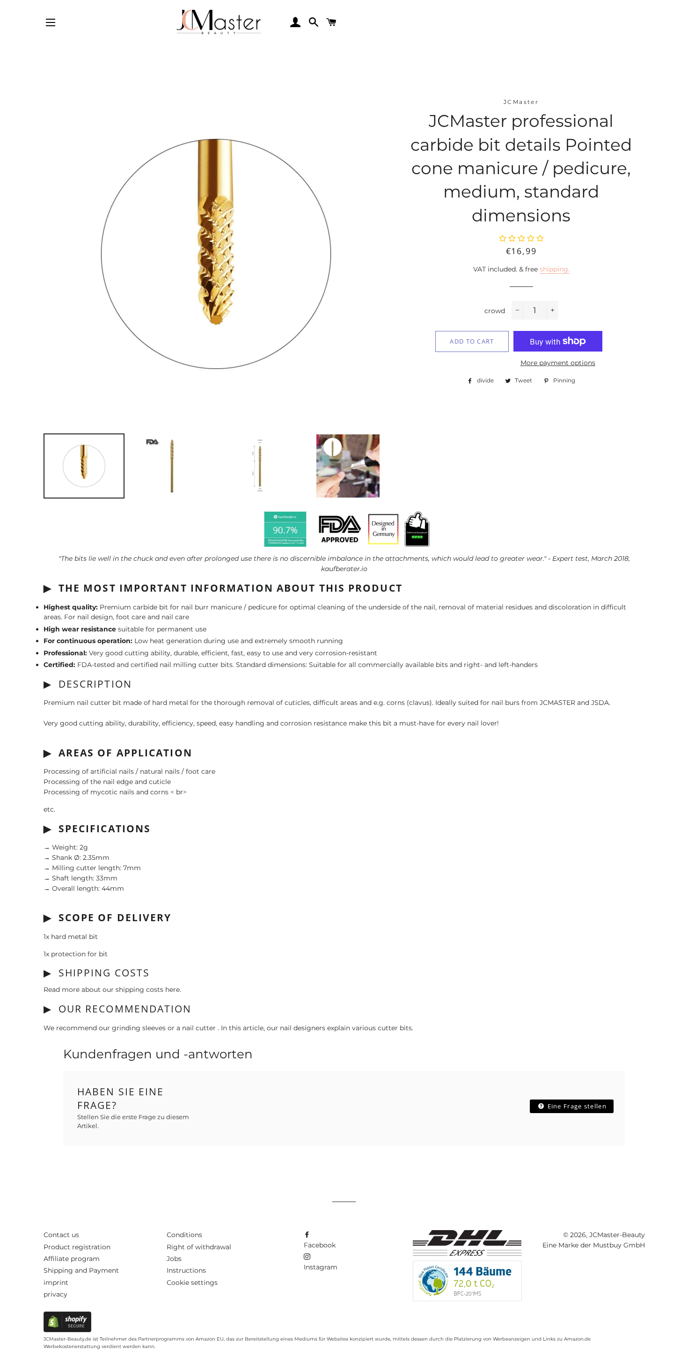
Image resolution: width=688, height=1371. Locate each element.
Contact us (61, 1235)
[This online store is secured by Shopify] (67, 1330)
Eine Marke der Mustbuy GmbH (593, 1245)
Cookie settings (192, 1282)
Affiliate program (72, 1258)
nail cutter (200, 1028)
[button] (521, 239)
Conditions (184, 1235)
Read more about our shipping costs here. (112, 989)
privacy (55, 1294)
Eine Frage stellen (576, 1106)
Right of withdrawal (199, 1247)
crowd (494, 311)
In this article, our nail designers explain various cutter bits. (317, 1028)
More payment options (557, 363)
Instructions (186, 1270)
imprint (56, 1282)
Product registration (77, 1247)
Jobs (174, 1258)
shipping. (555, 269)
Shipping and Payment (81, 1270)
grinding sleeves (140, 1028)
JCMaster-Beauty (617, 1235)
